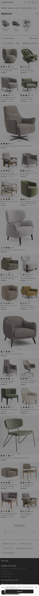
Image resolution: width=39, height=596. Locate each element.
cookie (19, 587)
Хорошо (19, 591)
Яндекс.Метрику (27, 587)
